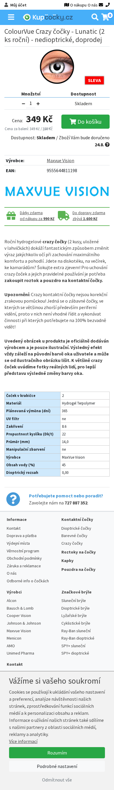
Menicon (14, 638)
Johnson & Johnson (24, 623)
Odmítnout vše (57, 780)
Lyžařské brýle (74, 615)
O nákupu (78, 5)
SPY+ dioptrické (75, 653)
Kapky (67, 560)
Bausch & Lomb (20, 608)
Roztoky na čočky (78, 552)
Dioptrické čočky (76, 528)
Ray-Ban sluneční (76, 630)
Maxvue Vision (60, 160)
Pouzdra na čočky (78, 569)
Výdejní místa (18, 543)
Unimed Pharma (20, 653)
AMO (11, 645)
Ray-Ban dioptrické (77, 638)
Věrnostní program (23, 550)
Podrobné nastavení (57, 766)
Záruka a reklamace (24, 565)
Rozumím (57, 753)
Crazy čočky (72, 543)
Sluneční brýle (73, 600)
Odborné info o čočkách (28, 580)
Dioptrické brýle (75, 608)
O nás (93, 5)
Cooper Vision (19, 615)
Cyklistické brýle (75, 623)
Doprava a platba (22, 535)
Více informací (23, 741)
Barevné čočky (74, 535)
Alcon (11, 600)
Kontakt (13, 528)
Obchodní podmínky (24, 558)
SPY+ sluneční (73, 645)
